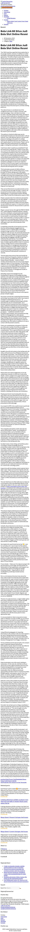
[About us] (4, 849)
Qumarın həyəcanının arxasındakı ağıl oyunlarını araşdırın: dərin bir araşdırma (14, 870)
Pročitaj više (4, 796)
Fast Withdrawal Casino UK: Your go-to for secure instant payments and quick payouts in (16, 880)
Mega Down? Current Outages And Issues (14, 831)
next (14, 782)
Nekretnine (4, 916)
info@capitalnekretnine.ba (8, 907)
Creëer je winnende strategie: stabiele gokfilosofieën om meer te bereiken (14, 866)
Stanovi (3, 919)
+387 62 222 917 (5, 905)
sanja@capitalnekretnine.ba (8, 908)
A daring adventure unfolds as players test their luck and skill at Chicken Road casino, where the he (14, 801)
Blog (11, 41)
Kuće (2, 918)
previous (13, 780)
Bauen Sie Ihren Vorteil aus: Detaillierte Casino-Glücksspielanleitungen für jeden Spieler (15, 874)
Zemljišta (3, 921)
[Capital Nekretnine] (6, 7)
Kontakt (3, 923)
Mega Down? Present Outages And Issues (14, 817)
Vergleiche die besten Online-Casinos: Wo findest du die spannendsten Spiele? (15, 877)
